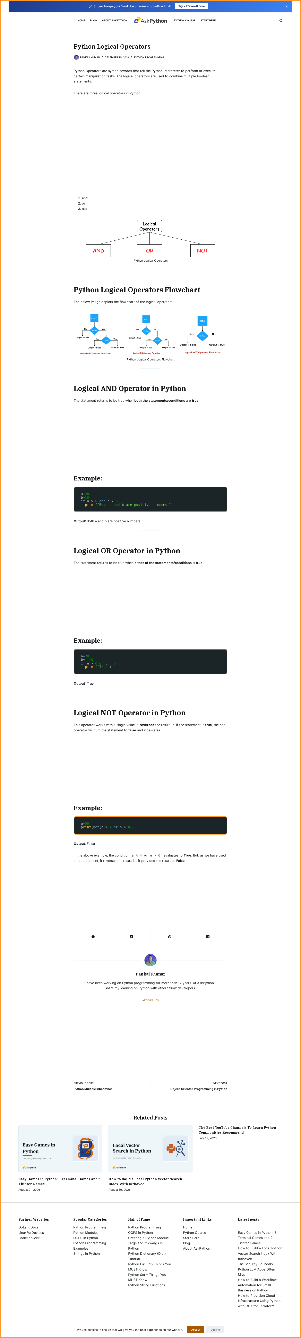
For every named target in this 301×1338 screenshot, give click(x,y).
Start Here (208, 20)
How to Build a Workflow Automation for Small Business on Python (257, 1285)
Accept (195, 1329)
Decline (215, 1329)
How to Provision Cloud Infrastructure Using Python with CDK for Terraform (259, 1300)
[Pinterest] (170, 937)
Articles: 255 (150, 1000)
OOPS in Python (85, 1238)
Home (81, 20)
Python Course (184, 20)
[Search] (281, 20)
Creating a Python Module (148, 1238)
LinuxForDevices (31, 1233)
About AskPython (114, 20)
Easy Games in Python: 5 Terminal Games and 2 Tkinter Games (257, 1238)
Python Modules (85, 1233)
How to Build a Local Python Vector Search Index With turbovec (260, 1253)
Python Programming (149, 57)
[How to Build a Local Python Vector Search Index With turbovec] (150, 1148)
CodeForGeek (29, 1238)
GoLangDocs (28, 1227)
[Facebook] (93, 937)
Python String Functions (146, 1285)
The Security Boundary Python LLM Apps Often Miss (256, 1269)
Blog (93, 20)
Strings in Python (86, 1253)
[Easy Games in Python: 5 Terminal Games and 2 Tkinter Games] (60, 1148)
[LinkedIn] (208, 937)
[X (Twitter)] (131, 937)
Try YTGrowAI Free (191, 6)
